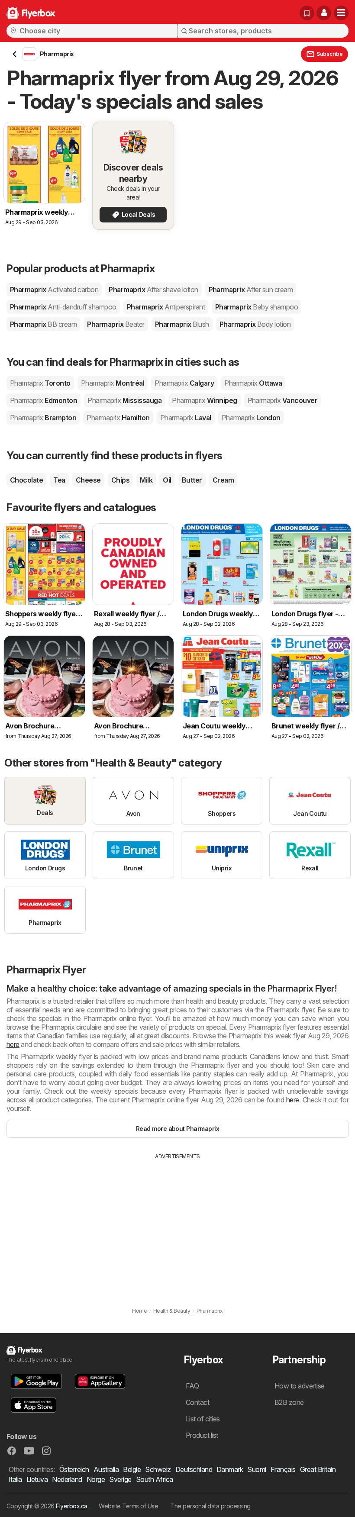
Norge (96, 1479)
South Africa (154, 1479)
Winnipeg (204, 400)
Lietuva (37, 1479)
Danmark (229, 1469)
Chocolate (26, 480)
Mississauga (124, 400)
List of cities (203, 1418)
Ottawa (253, 383)
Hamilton (118, 417)
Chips (120, 480)
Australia (106, 1469)
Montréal (112, 383)
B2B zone (289, 1402)
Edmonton (43, 400)
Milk (146, 480)
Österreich (74, 1469)
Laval (185, 417)
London (251, 417)
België (132, 1469)
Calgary (184, 383)
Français (283, 1469)
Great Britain (318, 1469)
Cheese (88, 480)
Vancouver (283, 400)
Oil (167, 480)
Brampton (43, 417)
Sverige (120, 1479)
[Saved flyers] (307, 13)
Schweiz (158, 1469)
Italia (15, 1479)
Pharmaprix (54, 289)
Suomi (256, 1469)
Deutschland (193, 1469)
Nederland (67, 1479)
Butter (192, 480)
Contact (197, 1402)
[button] (323, 13)
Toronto (40, 383)
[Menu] (341, 13)
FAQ (192, 1386)
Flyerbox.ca (71, 1506)
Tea (59, 480)
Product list (202, 1435)
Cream (223, 480)
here (12, 1044)
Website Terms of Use (128, 1506)
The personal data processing (210, 1506)
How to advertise (299, 1386)
